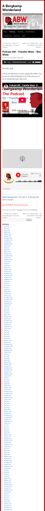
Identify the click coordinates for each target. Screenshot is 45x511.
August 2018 (7, 399)
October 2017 (7, 419)
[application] (22, 62)
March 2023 (7, 291)
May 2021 (6, 334)
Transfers (20, 32)
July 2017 (6, 425)
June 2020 (6, 356)
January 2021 (7, 342)
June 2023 (6, 285)
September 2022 (8, 303)
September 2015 (8, 466)
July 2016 (6, 448)
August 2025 (7, 246)
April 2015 (7, 476)
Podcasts (12, 32)
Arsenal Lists (7, 36)
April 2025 (7, 250)
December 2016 (8, 439)
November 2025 (8, 240)
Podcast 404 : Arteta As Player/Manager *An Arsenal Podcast (10, 45)
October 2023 (7, 277)
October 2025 (7, 242)
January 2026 (7, 236)
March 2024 (7, 267)
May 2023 (6, 287)
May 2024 (6, 263)
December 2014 (8, 484)
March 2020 (7, 362)
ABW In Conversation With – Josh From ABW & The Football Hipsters (32, 45)
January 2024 (7, 271)
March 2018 (7, 409)
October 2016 (7, 443)
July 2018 (6, 401)
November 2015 (8, 462)
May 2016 (6, 450)
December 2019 (8, 368)
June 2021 (6, 332)
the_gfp (21, 57)
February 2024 (8, 269)
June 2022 (6, 309)
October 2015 (7, 464)
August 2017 (7, 423)
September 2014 (8, 490)
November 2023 (8, 275)
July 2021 (6, 330)
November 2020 (8, 346)
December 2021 (8, 320)
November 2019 (8, 370)
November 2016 (8, 441)
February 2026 (8, 234)
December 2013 (8, 507)
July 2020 (6, 354)
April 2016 (7, 452)
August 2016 (7, 446)
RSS (11, 68)
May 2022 (6, 311)
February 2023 (8, 293)
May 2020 (6, 358)
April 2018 (7, 407)
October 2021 (7, 324)
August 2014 (7, 492)
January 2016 (7, 458)
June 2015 (6, 472)
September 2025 (8, 244)
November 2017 (8, 417)
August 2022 (7, 305)
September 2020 (8, 350)
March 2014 (7, 502)
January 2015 (7, 482)
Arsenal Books (30, 32)
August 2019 (7, 376)
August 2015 (7, 468)
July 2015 (6, 470)
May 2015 (6, 474)
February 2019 (8, 387)
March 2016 (7, 454)
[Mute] (33, 62)
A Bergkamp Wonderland (12, 7)
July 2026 (6, 226)
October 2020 (7, 348)
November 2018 (8, 393)
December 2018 (8, 391)
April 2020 (7, 360)
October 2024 (7, 258)
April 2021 (7, 336)
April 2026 (7, 230)
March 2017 (7, 433)
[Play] (5, 62)
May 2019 (6, 382)
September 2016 (8, 444)
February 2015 (8, 480)
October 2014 (7, 488)
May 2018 (6, 405)
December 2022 (8, 297)
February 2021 (8, 340)
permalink (34, 210)
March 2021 (7, 338)
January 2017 (7, 437)
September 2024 (8, 259)
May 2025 (6, 248)
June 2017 (6, 427)
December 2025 (8, 238)
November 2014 (8, 486)
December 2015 (8, 460)
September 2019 (8, 374)
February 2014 (8, 504)
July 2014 (6, 494)
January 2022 (7, 319)
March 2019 (7, 385)
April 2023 (7, 289)
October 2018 (7, 395)
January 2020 (7, 366)
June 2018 (6, 403)
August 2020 (7, 352)
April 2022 (7, 313)
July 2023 (6, 283)
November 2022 (8, 299)
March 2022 (7, 315)
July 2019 (6, 378)
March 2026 (7, 232)
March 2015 (7, 478)
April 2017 (7, 431)
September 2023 (8, 279)
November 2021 (8, 322)
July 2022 (6, 307)
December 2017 (8, 415)
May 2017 (6, 429)
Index (23, 36)
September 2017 (8, 421)
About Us (17, 36)
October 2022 (7, 301)
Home (5, 32)
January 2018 (7, 413)
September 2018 (8, 397)
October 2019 (7, 372)
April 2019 (7, 383)
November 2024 (8, 256)
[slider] (38, 62)
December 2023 (8, 273)
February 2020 (8, 364)
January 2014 (7, 506)
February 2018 (8, 411)
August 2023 (7, 281)
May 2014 (6, 498)
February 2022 (8, 317)
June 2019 (6, 380)
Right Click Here (8, 197)
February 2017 (8, 435)
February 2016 (8, 456)
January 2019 (7, 389)
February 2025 (8, 254)
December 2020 (8, 344)
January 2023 (7, 295)
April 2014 (7, 500)
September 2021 (8, 326)
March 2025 (7, 252)
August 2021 (7, 328)
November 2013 (8, 509)
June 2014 (6, 496)
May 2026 (6, 228)
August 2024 (7, 261)
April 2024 (7, 265)
